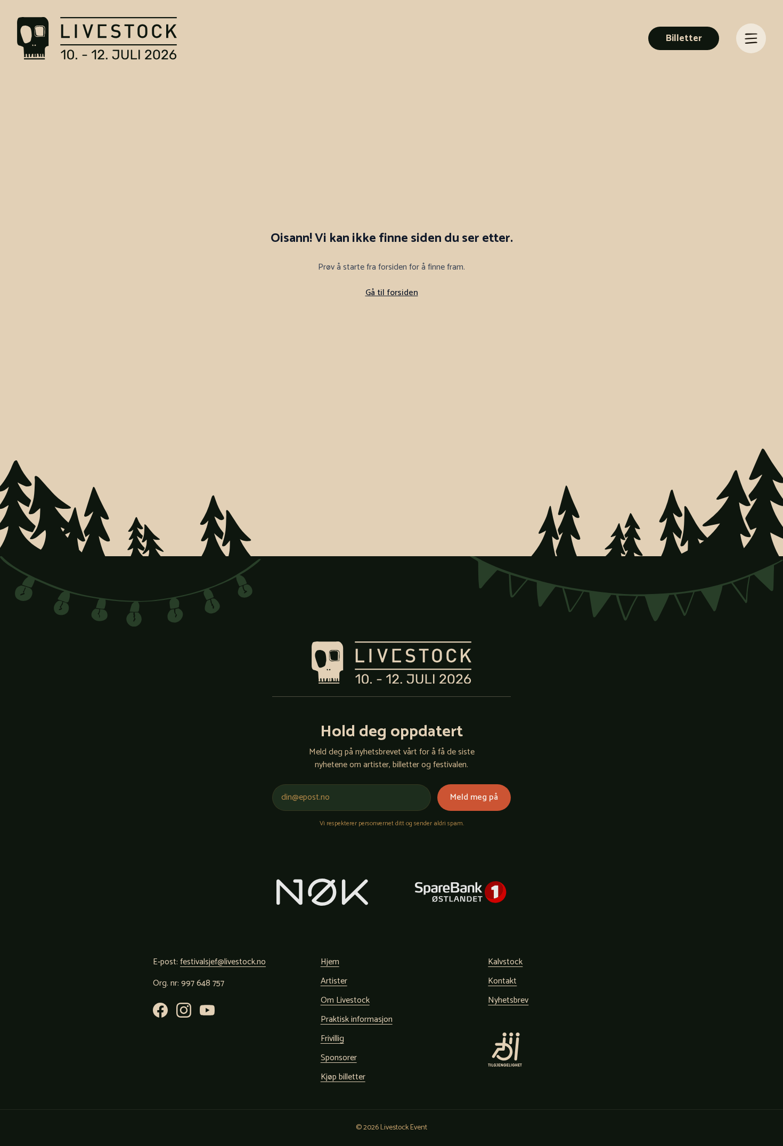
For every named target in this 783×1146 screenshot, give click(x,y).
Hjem (330, 962)
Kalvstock (505, 962)
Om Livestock (345, 1000)
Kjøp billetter (343, 1077)
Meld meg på (474, 797)
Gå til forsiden (391, 293)
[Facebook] (160, 1010)
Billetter (683, 38)
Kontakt (502, 981)
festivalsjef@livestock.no (223, 962)
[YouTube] (207, 1010)
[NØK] (322, 892)
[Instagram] (183, 1010)
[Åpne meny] (751, 38)
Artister (334, 981)
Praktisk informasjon (357, 1019)
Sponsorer (339, 1058)
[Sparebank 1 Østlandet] (460, 892)
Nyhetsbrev (508, 1000)
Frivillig (332, 1038)
